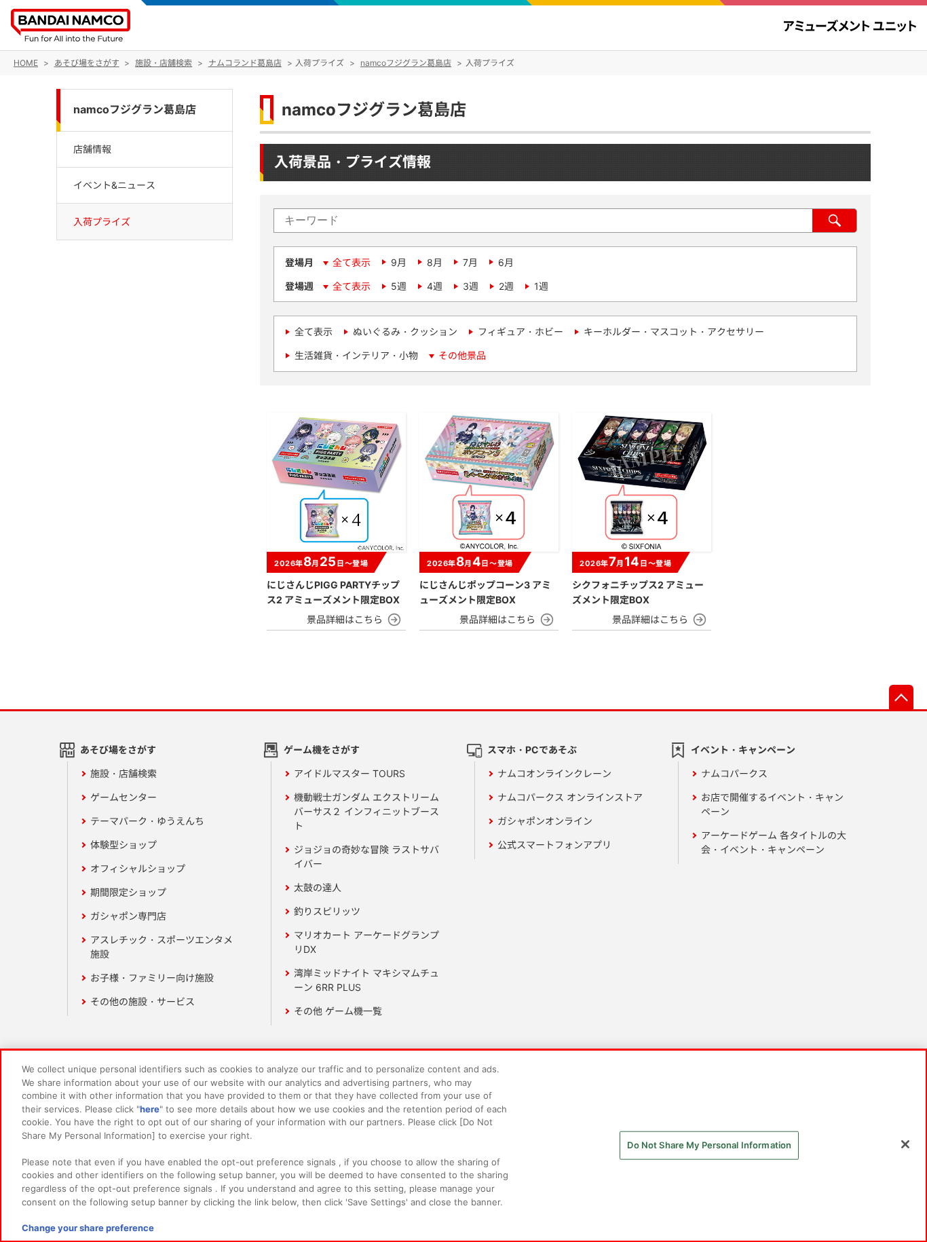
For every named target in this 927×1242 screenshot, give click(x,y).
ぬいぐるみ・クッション (405, 331)
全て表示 (352, 262)
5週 (398, 286)
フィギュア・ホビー (520, 331)
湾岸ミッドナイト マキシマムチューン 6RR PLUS (366, 980)
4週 (434, 286)
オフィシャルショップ (137, 868)
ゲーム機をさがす (322, 749)
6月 (506, 262)
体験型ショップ (123, 844)
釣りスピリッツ (327, 911)
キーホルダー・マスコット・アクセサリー (674, 331)
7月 (470, 262)
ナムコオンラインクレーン (554, 773)
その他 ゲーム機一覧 (338, 1011)
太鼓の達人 (317, 887)
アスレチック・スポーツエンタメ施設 (161, 947)
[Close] (905, 1144)
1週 (541, 286)
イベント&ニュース (114, 185)
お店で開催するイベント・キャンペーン (772, 804)
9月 (398, 262)
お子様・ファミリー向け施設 (152, 977)
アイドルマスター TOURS (349, 773)
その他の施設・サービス (142, 1001)
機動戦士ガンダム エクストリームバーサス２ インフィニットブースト (366, 811)
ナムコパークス (734, 773)
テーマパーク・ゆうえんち (147, 821)
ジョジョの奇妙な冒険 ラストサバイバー (366, 856)
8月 (434, 262)
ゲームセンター (123, 797)
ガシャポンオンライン (544, 821)
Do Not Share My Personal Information (709, 1145)
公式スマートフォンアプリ (554, 844)
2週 (506, 286)
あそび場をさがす (118, 749)
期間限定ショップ (128, 892)
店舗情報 (92, 148)
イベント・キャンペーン (743, 749)
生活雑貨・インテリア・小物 (356, 355)
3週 (470, 286)
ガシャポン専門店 (128, 916)
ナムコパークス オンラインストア (570, 797)
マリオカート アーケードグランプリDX (366, 942)
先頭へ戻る (901, 697)
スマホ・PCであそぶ (532, 749)
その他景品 (462, 355)
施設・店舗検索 (123, 773)
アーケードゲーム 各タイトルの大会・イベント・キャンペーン (773, 842)
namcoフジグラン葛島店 (134, 109)
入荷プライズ (101, 221)
